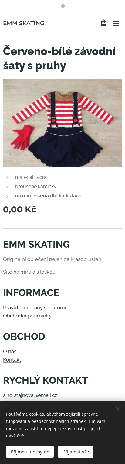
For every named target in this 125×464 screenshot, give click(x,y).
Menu (116, 23)
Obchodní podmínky (27, 316)
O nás (9, 351)
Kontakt (12, 360)
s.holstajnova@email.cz (30, 395)
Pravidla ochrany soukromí (34, 307)
